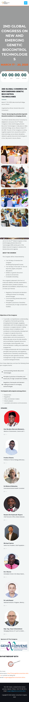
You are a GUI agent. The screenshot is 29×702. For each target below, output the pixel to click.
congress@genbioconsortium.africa (16, 691)
